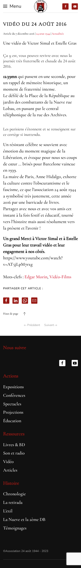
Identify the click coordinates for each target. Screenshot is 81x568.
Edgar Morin (36, 277)
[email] (34, 300)
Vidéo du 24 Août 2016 (35, 24)
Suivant (49, 325)
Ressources (14, 434)
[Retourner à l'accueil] (40, 6)
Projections (13, 412)
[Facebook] (6, 300)
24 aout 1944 (43, 33)
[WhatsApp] (25, 300)
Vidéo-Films (60, 277)
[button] (12, 6)
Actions (10, 376)
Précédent (33, 325)
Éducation (12, 420)
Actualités (58, 33)
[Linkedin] (15, 300)
